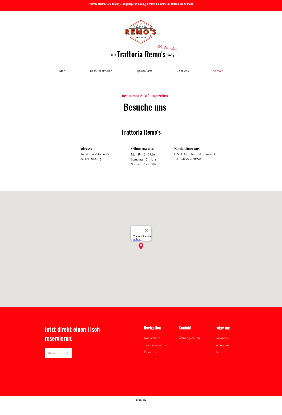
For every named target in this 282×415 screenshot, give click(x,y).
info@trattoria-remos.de (200, 154)
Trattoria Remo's (141, 54)
